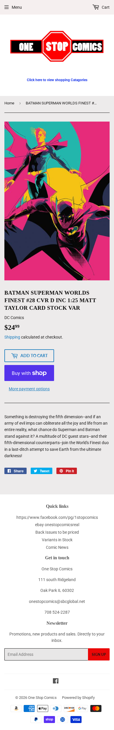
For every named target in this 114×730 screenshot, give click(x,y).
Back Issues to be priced (57, 532)
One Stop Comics (42, 697)
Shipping (12, 337)
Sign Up (99, 654)
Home (9, 103)
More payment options (29, 389)
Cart (105, 7)
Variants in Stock (57, 539)
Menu (17, 7)
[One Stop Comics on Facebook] (56, 681)
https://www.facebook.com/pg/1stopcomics (57, 517)
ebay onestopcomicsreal (57, 524)
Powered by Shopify (78, 697)
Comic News (57, 547)
